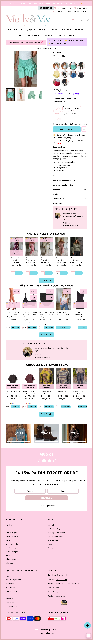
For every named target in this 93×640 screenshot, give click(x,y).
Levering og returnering (63, 185)
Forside (38, 48)
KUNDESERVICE (46, 8)
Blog (7, 576)
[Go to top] (87, 625)
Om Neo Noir (58, 199)
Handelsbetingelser (12, 544)
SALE (21, 35)
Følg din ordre (11, 559)
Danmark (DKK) (47, 629)
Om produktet (59, 147)
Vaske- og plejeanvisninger (64, 180)
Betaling (56, 189)
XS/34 (67, 108)
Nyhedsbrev (10, 583)
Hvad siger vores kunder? (57, 533)
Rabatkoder (9, 563)
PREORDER (34, 35)
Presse (50, 544)
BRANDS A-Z (15, 30)
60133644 (68, 223)
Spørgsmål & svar (12, 529)
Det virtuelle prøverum (13, 580)
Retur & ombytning (12, 533)
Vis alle (46, 280)
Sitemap (50, 548)
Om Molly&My (53, 525)
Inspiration (57, 203)
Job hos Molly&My (54, 529)
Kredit (55, 194)
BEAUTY (66, 30)
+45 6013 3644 (61, 579)
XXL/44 (58, 119)
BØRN (42, 30)
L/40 (66, 113)
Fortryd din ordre (12, 536)
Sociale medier (53, 540)
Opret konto (50, 505)
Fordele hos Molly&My (55, 536)
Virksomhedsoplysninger (56, 592)
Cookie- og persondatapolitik (57, 596)
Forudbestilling (11, 548)
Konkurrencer (10, 595)
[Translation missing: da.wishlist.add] (84, 129)
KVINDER (30, 30)
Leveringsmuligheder (13, 551)
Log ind (40, 505)
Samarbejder (10, 602)
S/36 (77, 108)
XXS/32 (58, 108)
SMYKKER (53, 30)
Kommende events (12, 591)
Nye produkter (11, 587)
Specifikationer (59, 176)
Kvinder (45, 48)
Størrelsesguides (11, 606)
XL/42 (74, 113)
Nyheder (80, 30)
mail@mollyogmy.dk (71, 225)
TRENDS (47, 35)
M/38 (57, 113)
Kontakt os (9, 525)
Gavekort (9, 555)
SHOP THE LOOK (64, 35)
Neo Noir (53, 48)
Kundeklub (9, 599)
